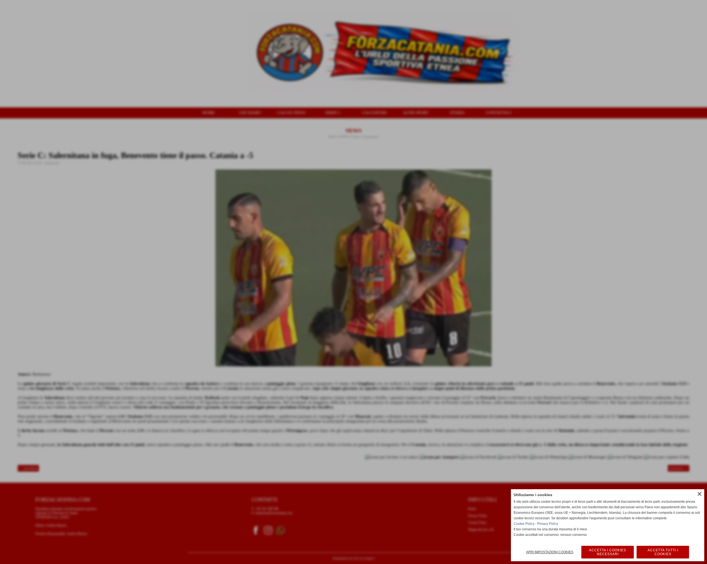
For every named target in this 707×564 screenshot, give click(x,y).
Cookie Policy (524, 524)
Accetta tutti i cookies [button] (663, 552)
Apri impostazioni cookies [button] (549, 552)
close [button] (699, 494)
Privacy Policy (547, 524)
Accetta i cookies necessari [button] (607, 552)
